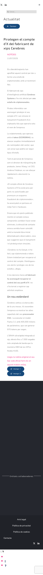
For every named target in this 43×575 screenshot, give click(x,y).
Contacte (8, 538)
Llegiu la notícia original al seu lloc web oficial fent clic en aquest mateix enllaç (21, 361)
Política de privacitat (21, 525)
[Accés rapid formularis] (3, 551)
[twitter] (1, 5)
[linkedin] (6, 5)
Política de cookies (21, 531)
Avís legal (21, 519)
